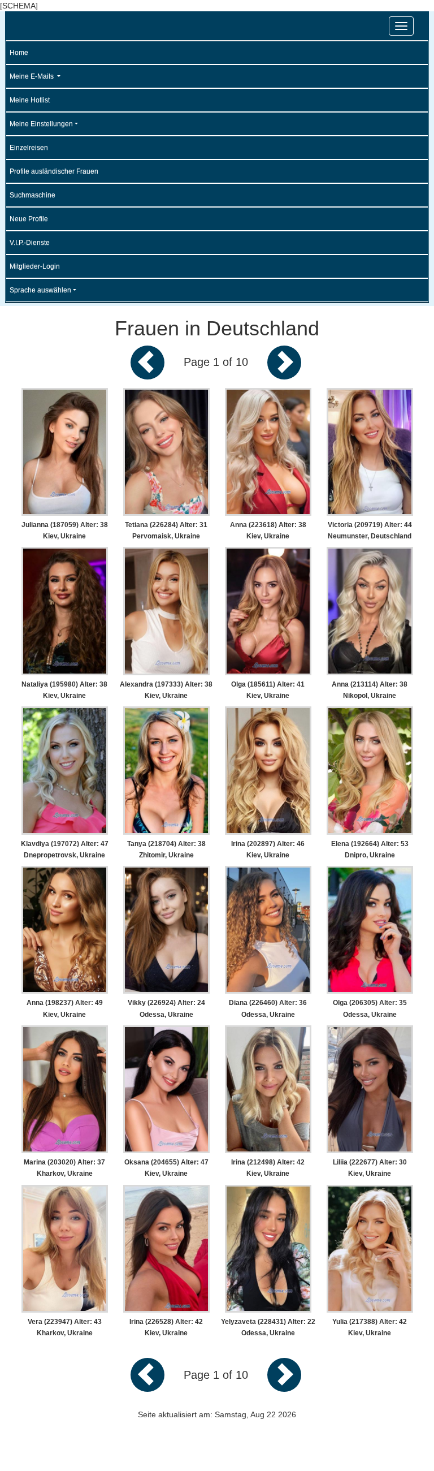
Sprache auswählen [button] (40, 290)
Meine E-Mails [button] (32, 76)
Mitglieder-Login (35, 266)
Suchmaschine (32, 195)
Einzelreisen (29, 148)
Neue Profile (29, 219)
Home (19, 53)
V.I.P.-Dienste (30, 243)
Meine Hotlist (30, 100)
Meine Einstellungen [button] (41, 124)
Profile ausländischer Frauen (54, 171)
